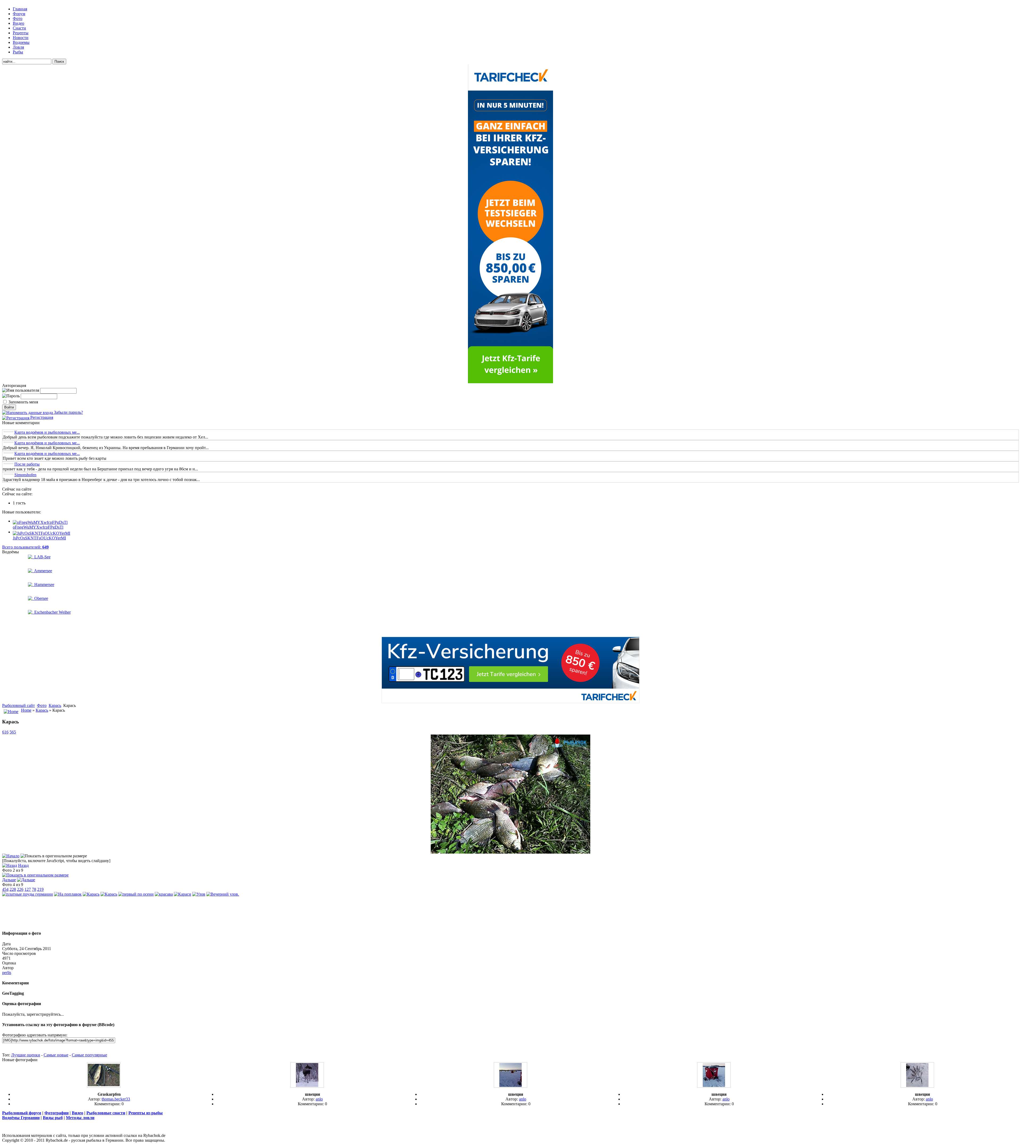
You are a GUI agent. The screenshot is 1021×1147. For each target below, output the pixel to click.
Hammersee (43, 584)
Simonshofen (25, 475)
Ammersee (42, 570)
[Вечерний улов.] (222, 894)
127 (27, 889)
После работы (27, 464)
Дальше (9, 880)
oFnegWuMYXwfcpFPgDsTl (38, 527)
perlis (6, 972)
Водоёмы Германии (21, 1117)
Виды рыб (53, 1117)
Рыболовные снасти (105, 1113)
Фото (42, 705)
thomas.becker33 (116, 1099)
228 (13, 889)
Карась (55, 705)
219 (40, 889)
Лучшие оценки (25, 1055)
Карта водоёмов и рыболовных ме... (47, 432)
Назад (23, 865)
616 (5, 732)
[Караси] (182, 894)
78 (34, 889)
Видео (77, 1113)
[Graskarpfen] (103, 1086)
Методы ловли (80, 1117)
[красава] (164, 894)
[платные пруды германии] (27, 894)
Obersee (40, 598)
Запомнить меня (23, 402)
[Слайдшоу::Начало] (10, 856)
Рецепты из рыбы (145, 1113)
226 (20, 889)
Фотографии (56, 1113)
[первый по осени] (136, 894)
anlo (319, 1099)
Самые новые (56, 1055)
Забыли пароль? (68, 412)
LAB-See (41, 557)
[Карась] (510, 852)
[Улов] (198, 894)
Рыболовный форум (21, 1113)
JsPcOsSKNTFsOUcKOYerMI (39, 538)
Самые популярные (89, 1055)
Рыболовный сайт (18, 705)
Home (26, 710)
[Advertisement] (510, 913)
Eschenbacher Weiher (51, 612)
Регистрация (41, 417)
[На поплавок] (68, 894)
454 (5, 889)
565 (13, 732)
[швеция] (307, 1086)
